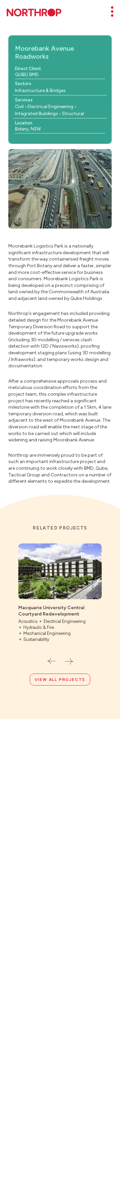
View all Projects (60, 679)
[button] (51, 661)
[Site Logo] (34, 13)
